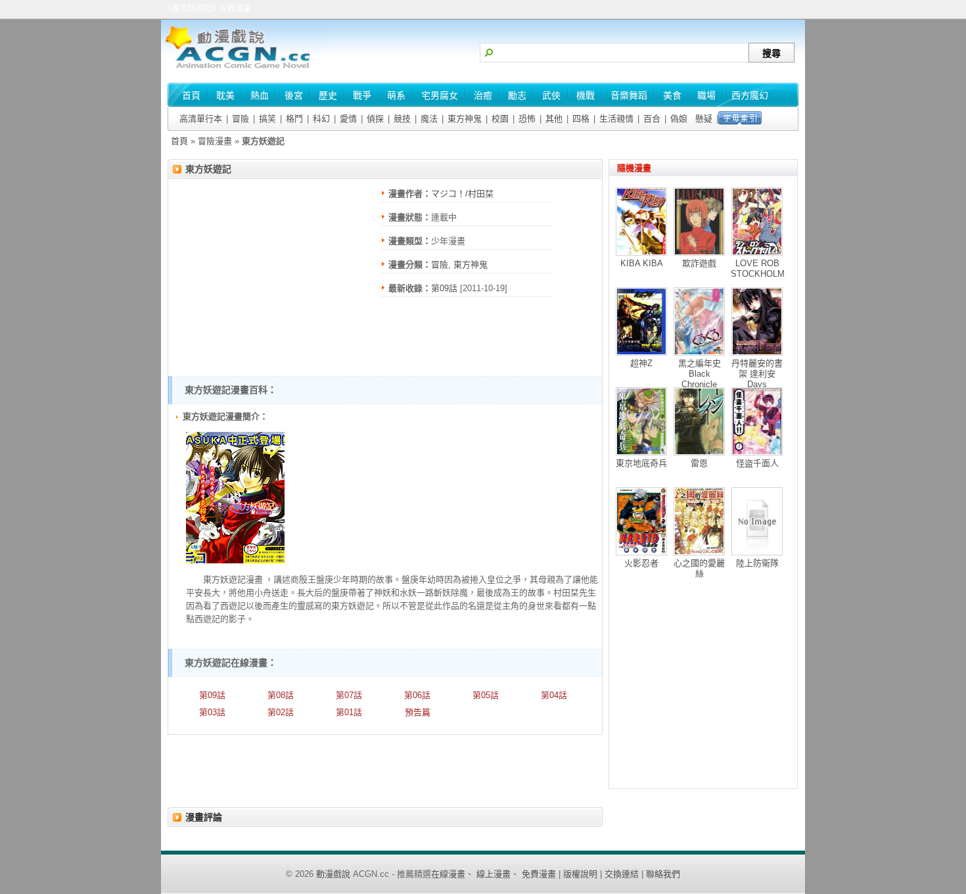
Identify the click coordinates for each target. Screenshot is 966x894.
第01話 (349, 712)
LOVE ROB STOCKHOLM (758, 268)
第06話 (417, 695)
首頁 (179, 141)
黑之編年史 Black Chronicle (699, 373)
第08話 (280, 695)
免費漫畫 (539, 874)
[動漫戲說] (243, 69)
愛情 (348, 119)
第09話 (444, 288)
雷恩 (699, 463)
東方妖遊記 (208, 169)
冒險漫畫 (215, 141)
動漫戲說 (333, 874)
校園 (500, 119)
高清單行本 (200, 119)
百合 (651, 119)
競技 (402, 119)
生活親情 (616, 119)
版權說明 (580, 874)
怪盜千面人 (757, 463)
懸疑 (703, 119)
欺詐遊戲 (699, 263)
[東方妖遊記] (235, 560)
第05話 (485, 695)
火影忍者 (641, 563)
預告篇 (417, 712)
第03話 (212, 712)
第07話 (349, 695)
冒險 (240, 119)
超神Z (641, 363)
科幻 (321, 119)
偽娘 (678, 119)
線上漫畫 (493, 874)
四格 (580, 119)
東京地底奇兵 (641, 463)
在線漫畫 (448, 874)
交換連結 (622, 874)
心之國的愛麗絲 (699, 568)
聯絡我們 (663, 874)
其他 (554, 119)
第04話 (554, 695)
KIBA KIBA (641, 263)
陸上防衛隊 (757, 563)
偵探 (375, 119)
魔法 (429, 119)
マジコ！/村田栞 (462, 194)
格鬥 (294, 119)
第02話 (280, 712)
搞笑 (267, 119)
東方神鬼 (465, 119)
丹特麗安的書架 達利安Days (757, 373)
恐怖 (527, 119)
